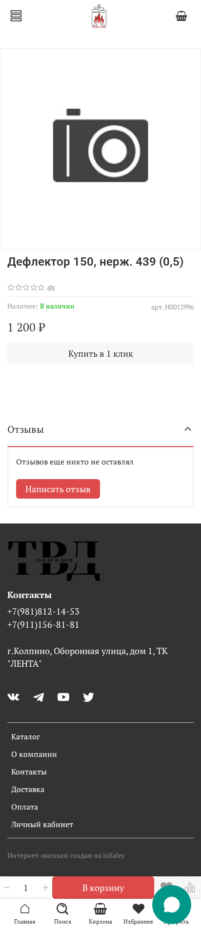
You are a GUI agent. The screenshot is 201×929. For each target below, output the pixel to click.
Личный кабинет (42, 824)
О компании (34, 754)
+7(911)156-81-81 (43, 624)
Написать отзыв (58, 489)
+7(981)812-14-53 (43, 611)
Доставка (27, 789)
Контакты (29, 771)
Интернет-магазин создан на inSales (65, 855)
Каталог (25, 736)
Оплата (24, 806)
